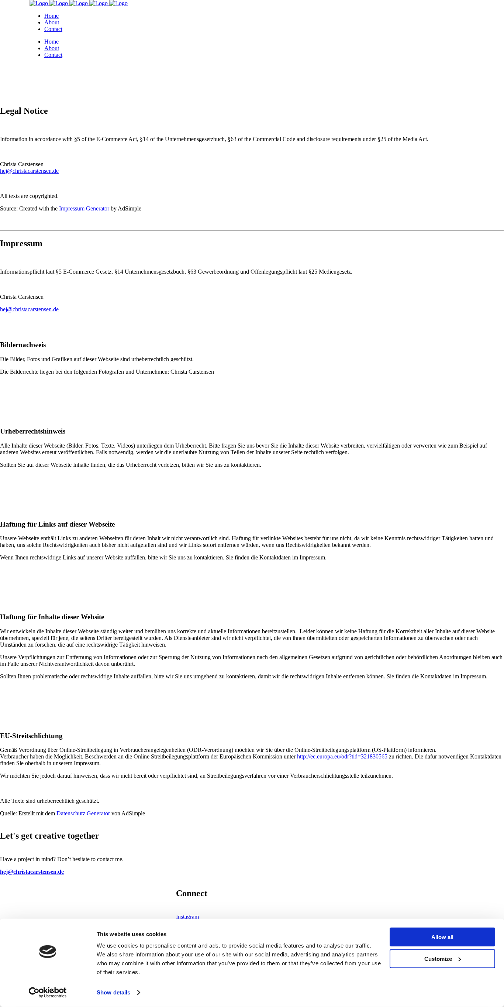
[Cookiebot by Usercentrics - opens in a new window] (47, 992)
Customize (438, 958)
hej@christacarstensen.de (29, 309)
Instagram (187, 917)
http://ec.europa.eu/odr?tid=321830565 (342, 756)
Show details (113, 992)
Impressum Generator (84, 208)
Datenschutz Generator (83, 813)
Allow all (442, 937)
